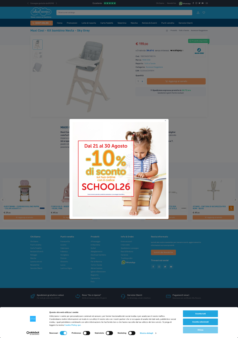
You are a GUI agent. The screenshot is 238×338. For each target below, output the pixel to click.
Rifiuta (200, 330)
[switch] (86, 333)
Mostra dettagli (146, 333)
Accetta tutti (200, 314)
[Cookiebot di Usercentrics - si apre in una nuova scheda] (33, 333)
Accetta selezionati (200, 322)
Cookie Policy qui (72, 325)
